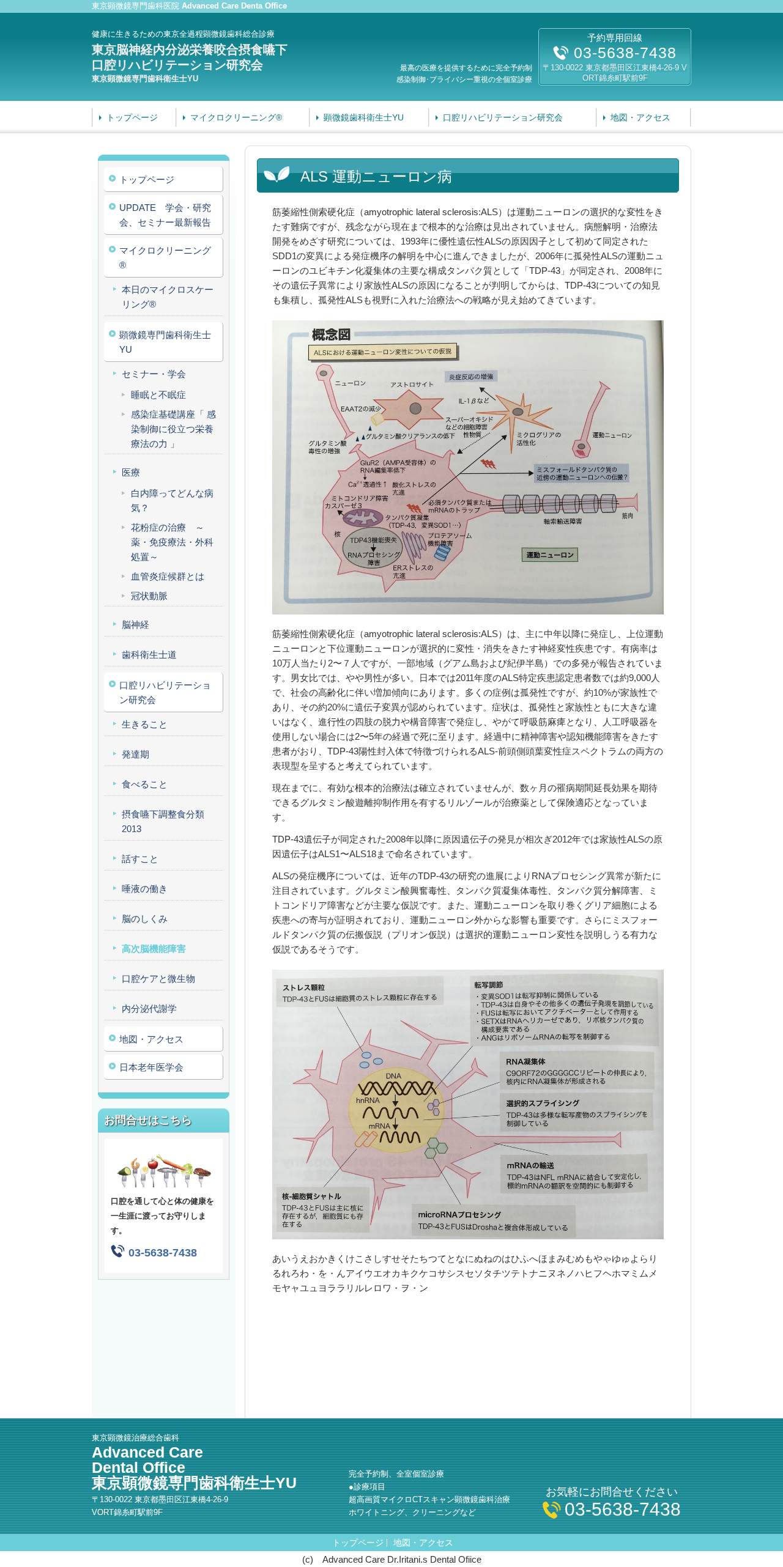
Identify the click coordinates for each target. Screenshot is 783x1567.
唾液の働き (145, 888)
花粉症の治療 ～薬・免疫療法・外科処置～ (172, 542)
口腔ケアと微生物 (158, 978)
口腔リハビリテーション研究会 (503, 117)
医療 (131, 472)
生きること (145, 724)
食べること (145, 784)
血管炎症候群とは (167, 576)
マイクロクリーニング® (236, 117)
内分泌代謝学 (149, 1008)
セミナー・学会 (154, 374)
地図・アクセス (640, 117)
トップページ (132, 117)
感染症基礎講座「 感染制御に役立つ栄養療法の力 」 (173, 429)
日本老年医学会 (151, 1067)
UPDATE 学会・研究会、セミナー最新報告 (165, 214)
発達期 (135, 754)
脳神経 (135, 624)
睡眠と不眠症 (158, 394)
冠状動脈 (149, 596)
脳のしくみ (145, 918)
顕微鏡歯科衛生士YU (364, 117)
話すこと (140, 859)
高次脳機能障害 (154, 948)
